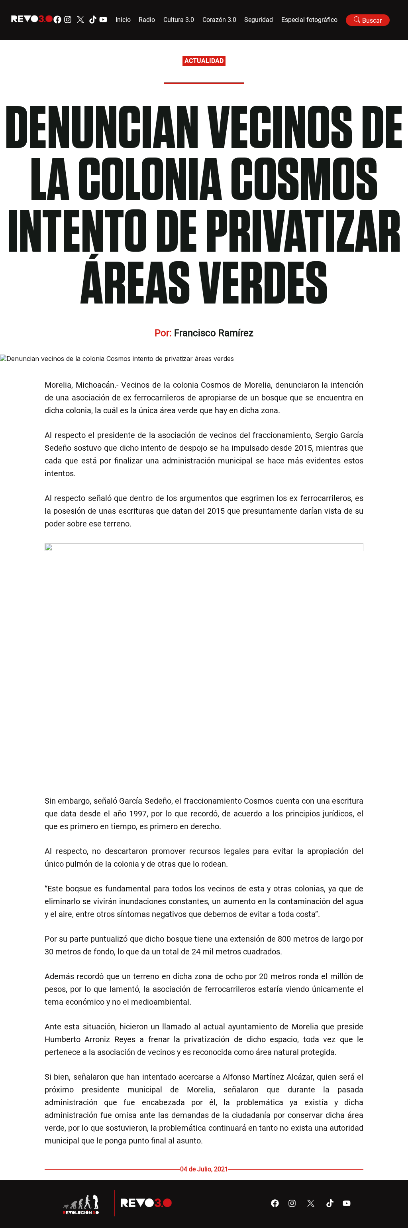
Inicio (123, 20)
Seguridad (258, 20)
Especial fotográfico (309, 20)
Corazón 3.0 (219, 20)
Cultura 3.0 (178, 20)
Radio (147, 20)
